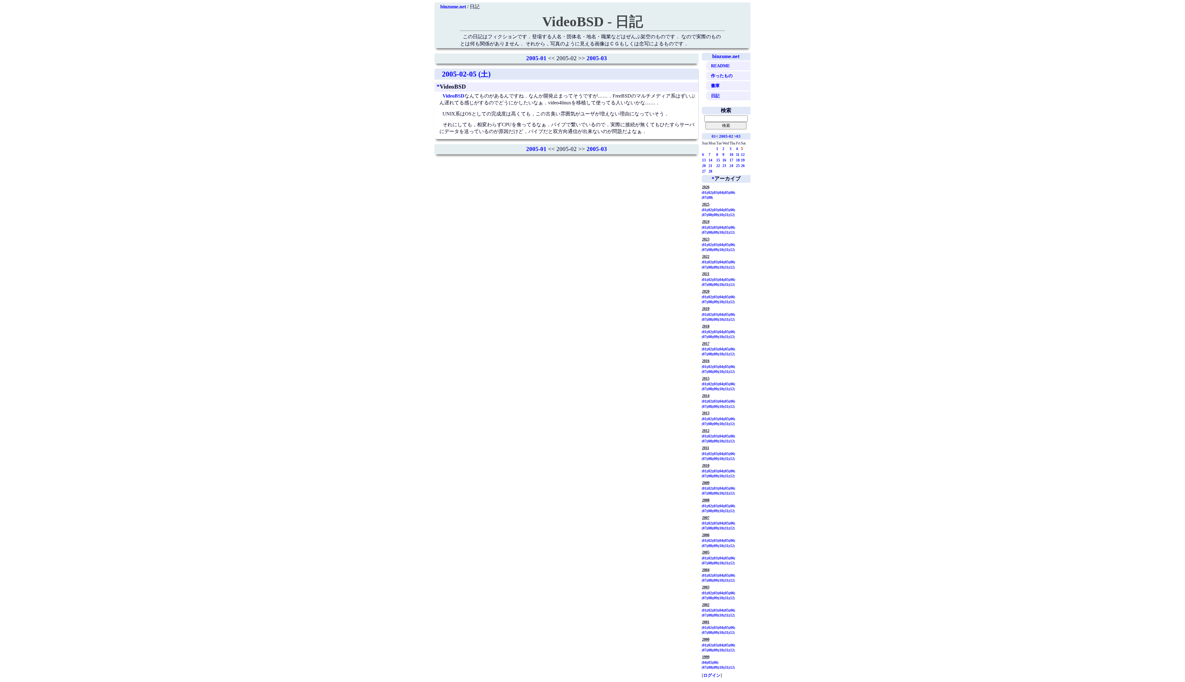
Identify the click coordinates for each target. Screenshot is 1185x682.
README (720, 65)
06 (732, 193)
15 (718, 160)
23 (724, 166)
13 (704, 160)
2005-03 (597, 58)
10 (731, 155)
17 (731, 160)
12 (743, 155)
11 (737, 155)
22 (718, 166)
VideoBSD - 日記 (592, 21)
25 (738, 166)
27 (704, 171)
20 (704, 166)
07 (704, 197)
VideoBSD (453, 95)
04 (721, 193)
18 (738, 160)
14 (710, 160)
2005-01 (536, 58)
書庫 (715, 85)
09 (715, 215)
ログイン (712, 675)
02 (710, 193)
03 (738, 136)
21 (710, 166)
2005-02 (726, 136)
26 (743, 166)
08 (710, 197)
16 (724, 160)
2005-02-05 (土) (466, 74)
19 (743, 160)
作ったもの (722, 75)
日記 (715, 95)
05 (727, 193)
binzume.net (453, 6)
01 (714, 136)
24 (731, 166)
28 (710, 171)
